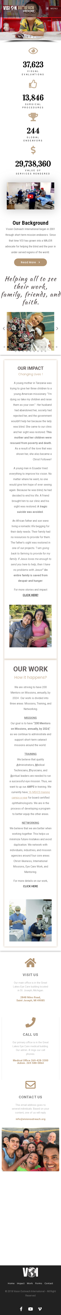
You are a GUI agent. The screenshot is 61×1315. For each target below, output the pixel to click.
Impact (21, 1283)
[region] (30, 21)
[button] (30, 20)
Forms (38, 1283)
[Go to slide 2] (8, 347)
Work (30, 1283)
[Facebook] (21, 1309)
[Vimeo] (40, 1309)
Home (11, 1283)
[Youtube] (30, 1309)
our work (30, 669)
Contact (49, 1283)
